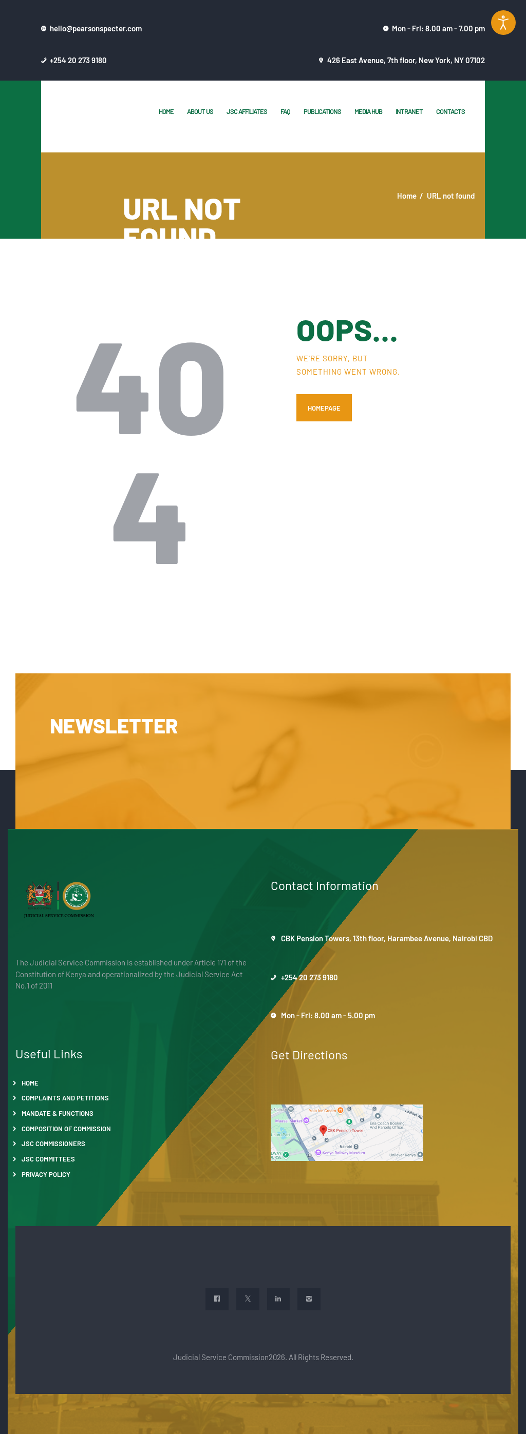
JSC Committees (48, 1158)
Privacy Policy (46, 1174)
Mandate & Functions (57, 1113)
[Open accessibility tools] (503, 22)
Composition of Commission (66, 1128)
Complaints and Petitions (65, 1097)
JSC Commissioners (53, 1143)
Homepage (324, 407)
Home (407, 195)
